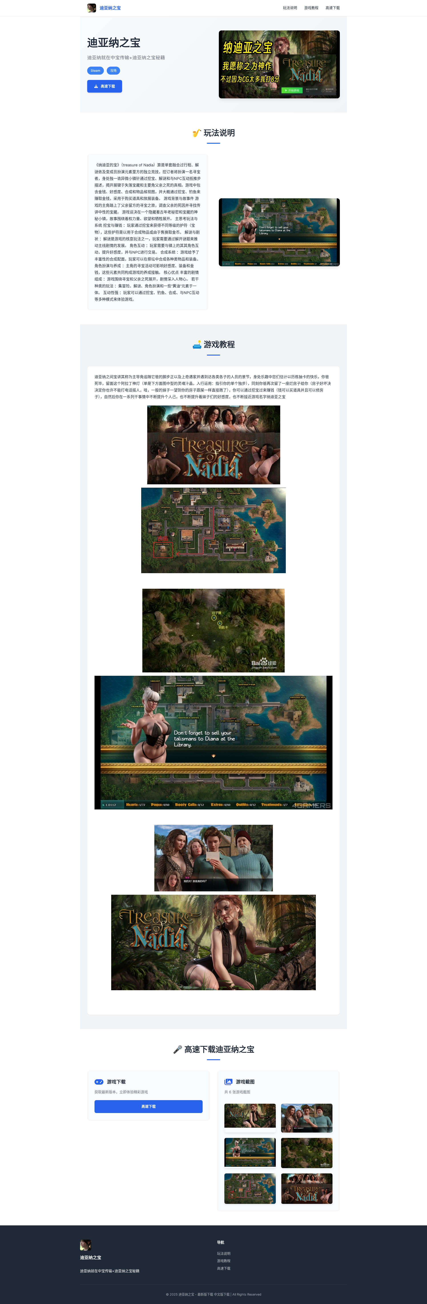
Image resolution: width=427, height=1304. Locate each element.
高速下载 (333, 8)
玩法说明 (290, 8)
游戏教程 (311, 8)
